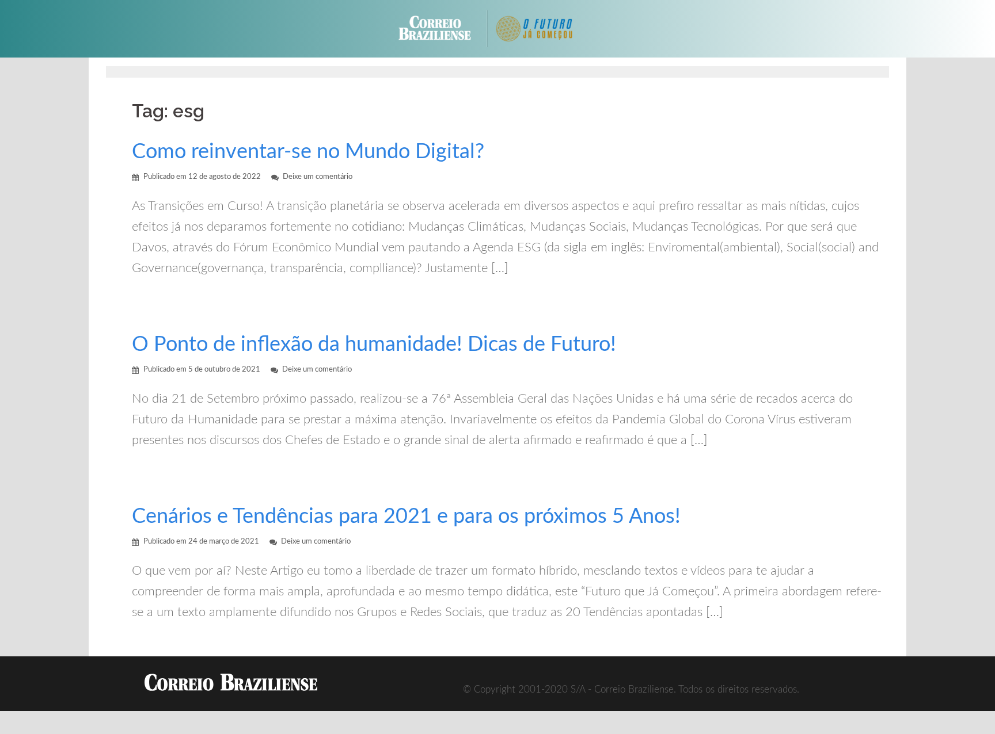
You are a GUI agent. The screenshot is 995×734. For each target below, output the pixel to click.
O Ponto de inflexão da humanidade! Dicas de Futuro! (374, 344)
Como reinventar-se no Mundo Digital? (308, 152)
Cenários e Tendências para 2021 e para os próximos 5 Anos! (406, 516)
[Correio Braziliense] (443, 28)
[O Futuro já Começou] (544, 28)
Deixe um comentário (317, 177)
